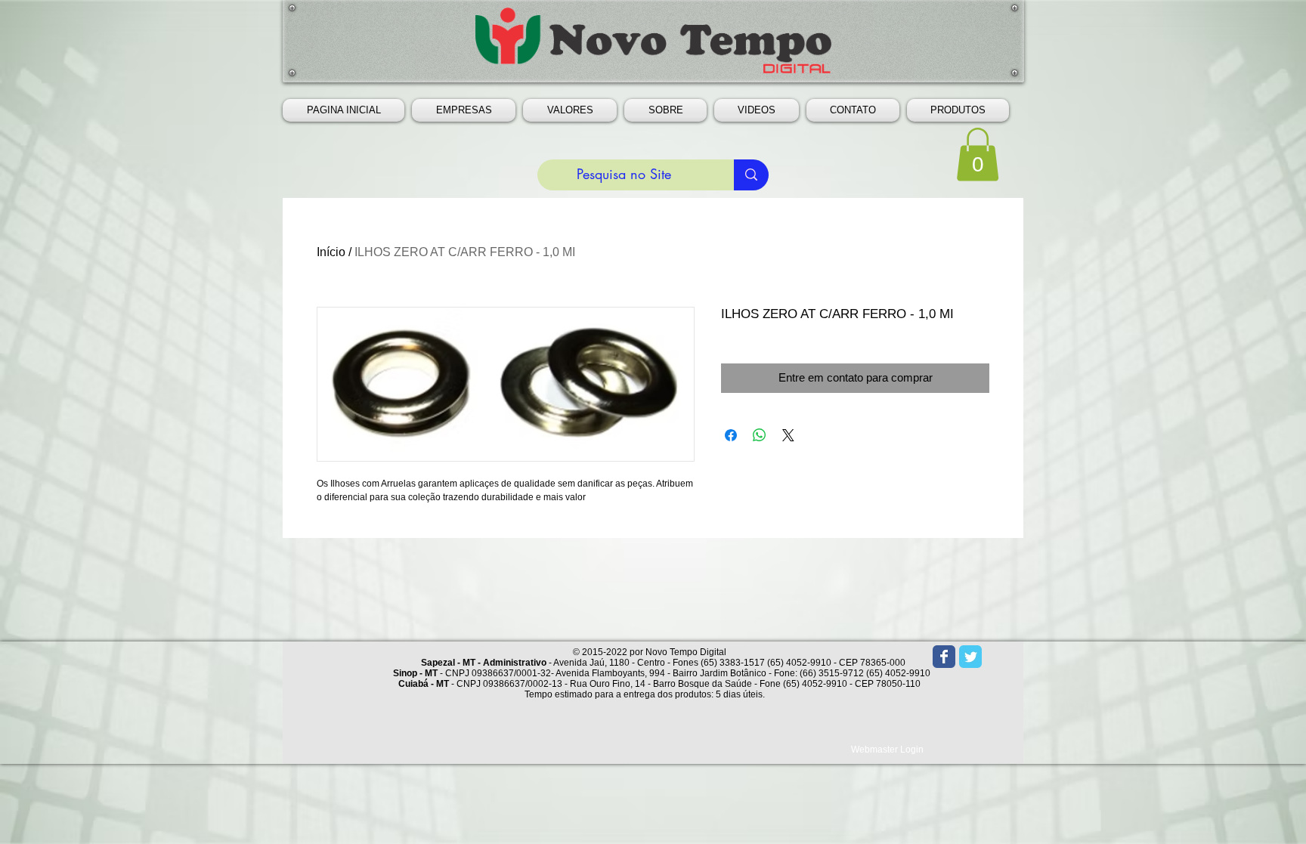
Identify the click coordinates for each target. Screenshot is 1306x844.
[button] (463, 110)
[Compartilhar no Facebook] (731, 435)
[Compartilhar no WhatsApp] (759, 435)
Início (331, 252)
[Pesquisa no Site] (751, 174)
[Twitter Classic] (970, 656)
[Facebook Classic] (944, 656)
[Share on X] (788, 435)
